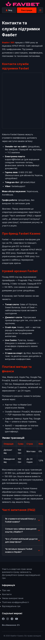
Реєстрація (26, 10)
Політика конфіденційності (15, 602)
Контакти (7, 594)
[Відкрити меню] (40, 10)
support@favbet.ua (14, 159)
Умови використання (12, 598)
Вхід (10, 10)
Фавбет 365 (8, 42)
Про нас (6, 590)
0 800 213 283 (25, 172)
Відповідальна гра (11, 606)
